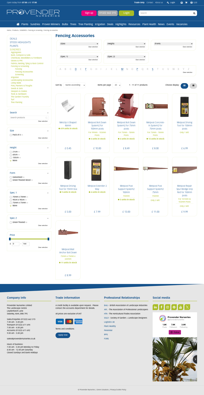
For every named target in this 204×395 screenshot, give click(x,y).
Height (13, 148)
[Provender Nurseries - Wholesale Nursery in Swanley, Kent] (33, 13)
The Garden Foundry (20, 97)
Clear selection (93, 47)
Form (12, 173)
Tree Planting (16, 102)
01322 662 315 (107, 13)
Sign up (89, 13)
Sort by (59, 85)
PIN (174, 307)
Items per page (104, 85)
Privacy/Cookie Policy (118, 390)
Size (12, 131)
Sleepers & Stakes (19, 91)
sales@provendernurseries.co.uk (21, 339)
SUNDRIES (15, 50)
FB (161, 307)
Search (13, 113)
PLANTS (14, 46)
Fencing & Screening (20, 66)
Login (126, 13)
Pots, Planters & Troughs (21, 86)
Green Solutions (103, 390)
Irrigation (15, 77)
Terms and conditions (65, 329)
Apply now (62, 335)
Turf (12, 100)
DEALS (13, 39)
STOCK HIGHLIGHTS (20, 42)
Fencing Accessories (24, 72)
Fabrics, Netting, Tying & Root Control (27, 64)
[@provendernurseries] (162, 318)
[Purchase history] (186, 3)
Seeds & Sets (17, 89)
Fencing (18, 69)
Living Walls (16, 83)
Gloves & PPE (17, 61)
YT (180, 307)
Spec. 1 (13, 193)
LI (155, 307)
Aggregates (16, 52)
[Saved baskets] (182, 3)
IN (167, 307)
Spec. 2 (13, 218)
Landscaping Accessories (22, 80)
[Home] (18, 24)
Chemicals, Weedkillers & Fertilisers (26, 58)
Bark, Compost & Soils (20, 55)
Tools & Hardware (19, 94)
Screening (19, 75)
